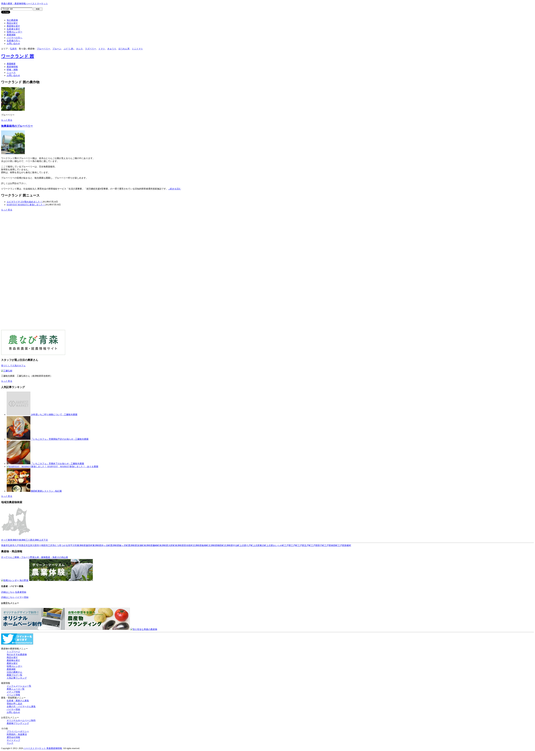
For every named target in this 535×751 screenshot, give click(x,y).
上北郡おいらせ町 (275, 545)
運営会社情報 (13, 737)
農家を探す (12, 663)
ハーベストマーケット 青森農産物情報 (43, 748)
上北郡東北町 (259, 545)
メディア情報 (13, 692)
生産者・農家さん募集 (18, 700)
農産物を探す (13, 26)
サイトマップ (13, 740)
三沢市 (51, 545)
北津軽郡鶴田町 (216, 545)
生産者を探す (13, 29)
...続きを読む (174, 189)
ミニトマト (137, 49)
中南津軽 (21, 540)
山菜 (66, 557)
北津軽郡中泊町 (232, 545)
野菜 (32, 557)
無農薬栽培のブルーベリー (17, 125)
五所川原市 (33, 545)
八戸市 (17, 545)
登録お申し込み (14, 703)
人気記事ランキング (17, 678)
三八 (28, 540)
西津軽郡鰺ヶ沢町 (119, 545)
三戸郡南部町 (331, 545)
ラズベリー (90, 49)
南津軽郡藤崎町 (151, 545)
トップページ (13, 651)
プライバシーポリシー (18, 731)
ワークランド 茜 (17, 56)
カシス (79, 49)
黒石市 (24, 545)
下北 (45, 540)
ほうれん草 (124, 49)
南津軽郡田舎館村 (184, 545)
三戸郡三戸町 (291, 545)
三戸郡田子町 (317, 545)
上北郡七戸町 (246, 545)
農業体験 (11, 35)
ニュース (11, 72)
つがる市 (65, 545)
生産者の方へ (13, 40)
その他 (60, 557)
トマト (101, 49)
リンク (10, 743)
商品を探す (12, 23)
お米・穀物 (40, 557)
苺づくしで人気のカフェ (13, 365)
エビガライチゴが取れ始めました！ (24, 202)
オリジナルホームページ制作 (21, 720)
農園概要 (11, 64)
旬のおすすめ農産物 (17, 654)
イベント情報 (13, 695)
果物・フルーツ (22, 557)
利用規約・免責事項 (17, 734)
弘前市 (13, 49)
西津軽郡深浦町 (136, 545)
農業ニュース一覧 (16, 689)
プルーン (56, 49)
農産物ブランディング (18, 723)
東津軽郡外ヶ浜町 (101, 545)
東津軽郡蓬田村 (85, 545)
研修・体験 (12, 69)
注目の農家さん (14, 672)
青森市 (4, 545)
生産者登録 (20, 592)
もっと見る (6, 120)
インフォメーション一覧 (19, 686)
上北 (41, 540)
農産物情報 (12, 66)
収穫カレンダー (14, 32)
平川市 (73, 545)
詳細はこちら (7, 592)
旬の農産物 (12, 20)
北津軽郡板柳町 (200, 545)
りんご (11, 557)
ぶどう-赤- (69, 49)
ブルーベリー (43, 49)
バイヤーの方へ (14, 38)
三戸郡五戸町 (304, 545)
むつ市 (58, 545)
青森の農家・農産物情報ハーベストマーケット (24, 3)
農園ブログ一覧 (14, 675)
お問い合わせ (13, 43)
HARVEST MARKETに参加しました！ (26, 204)
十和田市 (43, 545)
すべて (4, 540)
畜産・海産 (51, 557)
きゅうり (111, 49)
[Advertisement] (24, 233)
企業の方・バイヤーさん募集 (21, 706)
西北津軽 (34, 540)
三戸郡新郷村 (344, 545)
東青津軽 (12, 540)
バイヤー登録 (21, 597)
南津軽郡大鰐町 (167, 545)
